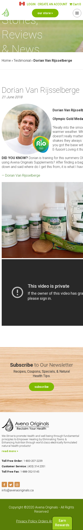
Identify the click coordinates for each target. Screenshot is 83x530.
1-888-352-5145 (29, 471)
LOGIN (31, 4)
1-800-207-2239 (32, 460)
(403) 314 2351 (36, 466)
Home (6, 61)
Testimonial (22, 61)
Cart (76, 4)
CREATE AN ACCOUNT (52, 4)
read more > (10, 451)
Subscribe (41, 386)
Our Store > (45, 13)
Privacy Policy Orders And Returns (41, 521)
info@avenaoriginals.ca (18, 490)
